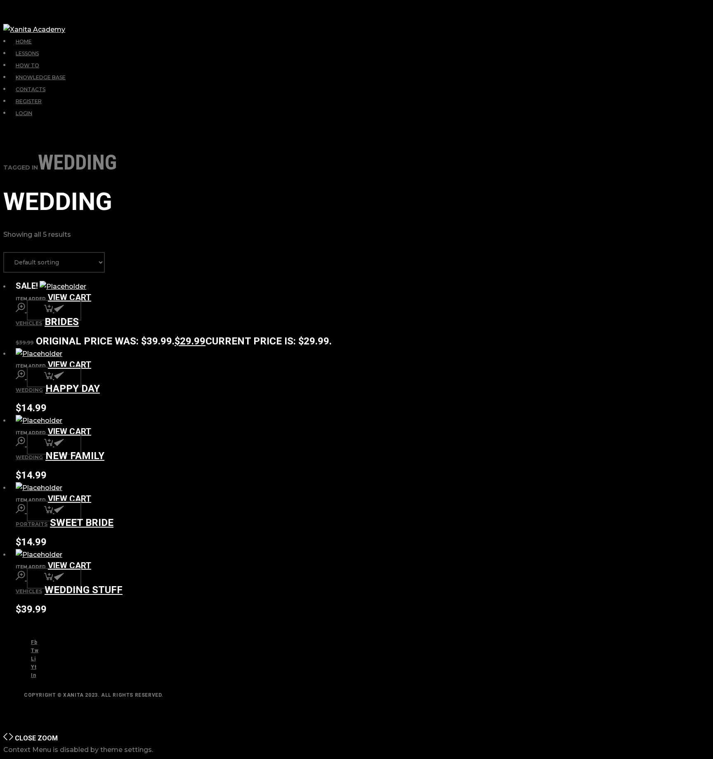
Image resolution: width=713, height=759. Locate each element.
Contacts (30, 89)
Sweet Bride (81, 522)
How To (27, 65)
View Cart (69, 297)
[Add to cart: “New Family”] (54, 444)
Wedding (29, 390)
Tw (34, 650)
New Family (74, 456)
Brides (62, 322)
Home (24, 41)
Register (29, 101)
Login (24, 113)
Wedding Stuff (84, 590)
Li (33, 659)
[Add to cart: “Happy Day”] (54, 377)
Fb (34, 642)
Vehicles (29, 323)
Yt (33, 667)
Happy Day (72, 388)
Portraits (31, 524)
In (33, 675)
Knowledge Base (41, 77)
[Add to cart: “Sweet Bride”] (54, 511)
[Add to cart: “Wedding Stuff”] (54, 578)
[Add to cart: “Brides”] (54, 310)
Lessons (27, 53)
